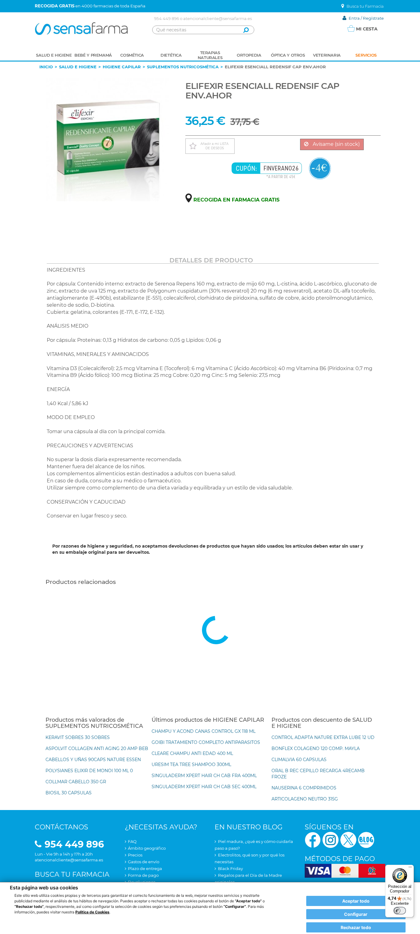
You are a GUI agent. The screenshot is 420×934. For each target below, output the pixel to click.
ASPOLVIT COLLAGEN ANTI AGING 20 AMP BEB (97, 748)
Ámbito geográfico (147, 848)
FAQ (132, 841)
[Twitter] (348, 839)
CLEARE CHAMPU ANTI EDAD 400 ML (192, 753)
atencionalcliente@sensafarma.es (217, 18)
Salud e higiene (78, 66)
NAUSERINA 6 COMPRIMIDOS (303, 788)
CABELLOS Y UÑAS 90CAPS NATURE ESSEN (93, 759)
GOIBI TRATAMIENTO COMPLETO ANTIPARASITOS (206, 742)
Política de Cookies (92, 912)
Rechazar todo (356, 927)
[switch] (400, 910)
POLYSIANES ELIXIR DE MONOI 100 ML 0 (89, 770)
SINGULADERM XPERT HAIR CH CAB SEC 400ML (204, 786)
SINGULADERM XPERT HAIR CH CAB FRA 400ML (204, 775)
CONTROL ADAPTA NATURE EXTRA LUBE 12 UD (322, 737)
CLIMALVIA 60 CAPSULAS (299, 759)
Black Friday (230, 868)
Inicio (46, 66)
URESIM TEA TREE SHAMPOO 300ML (191, 764)
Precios (135, 854)
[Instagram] (331, 839)
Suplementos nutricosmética (183, 66)
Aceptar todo (356, 901)
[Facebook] (313, 839)
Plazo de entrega (145, 868)
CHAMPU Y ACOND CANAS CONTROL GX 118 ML (204, 731)
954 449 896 (166, 18)
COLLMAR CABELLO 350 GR (76, 781)
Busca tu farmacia (72, 874)
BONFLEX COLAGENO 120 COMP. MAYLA (315, 748)
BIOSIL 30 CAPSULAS (69, 793)
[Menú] (410, 868)
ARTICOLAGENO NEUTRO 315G (304, 799)
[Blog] (366, 839)
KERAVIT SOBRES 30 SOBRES (78, 737)
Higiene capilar (122, 66)
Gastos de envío (143, 861)
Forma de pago (143, 875)
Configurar (355, 914)
